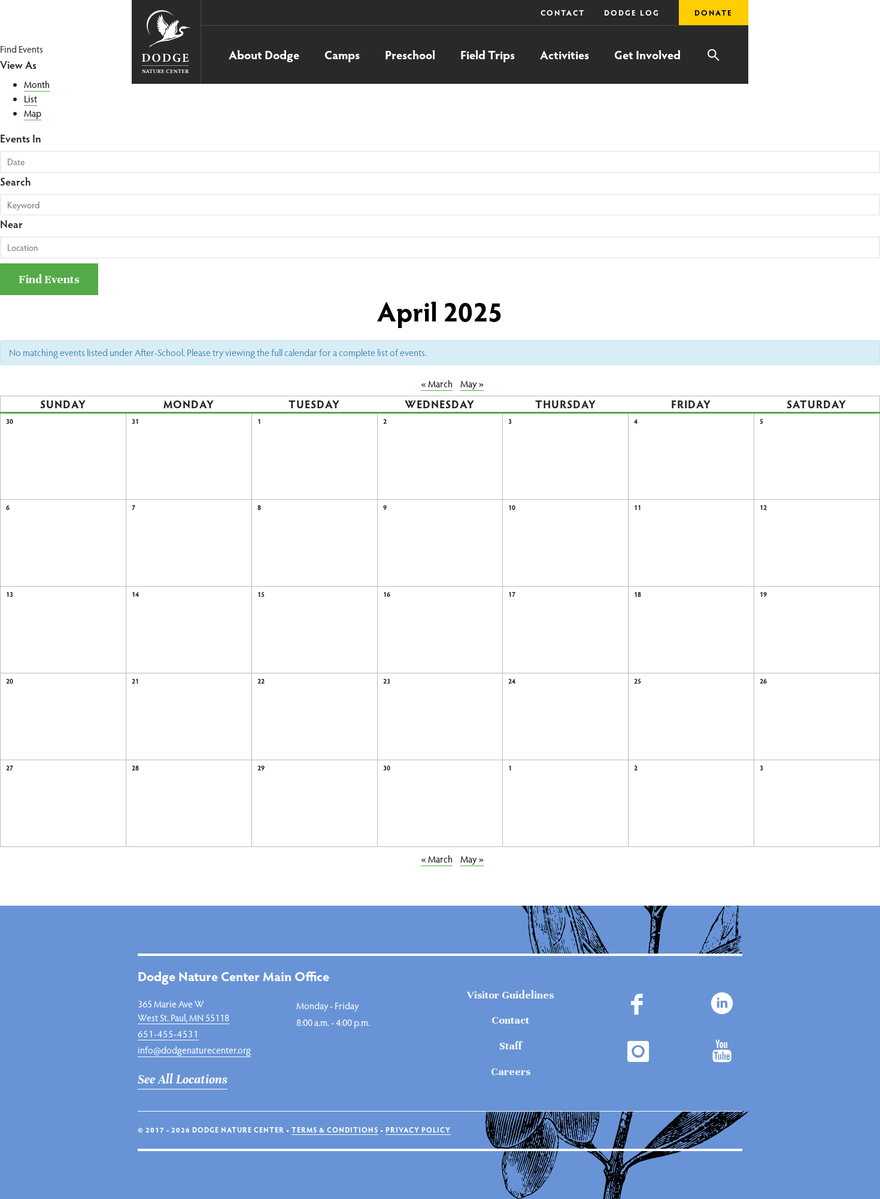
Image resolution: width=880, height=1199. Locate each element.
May (472, 383)
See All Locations (182, 1079)
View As (18, 64)
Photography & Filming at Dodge (233, 37)
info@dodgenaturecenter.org (194, 1049)
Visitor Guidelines (510, 994)
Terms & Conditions (335, 1129)
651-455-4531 (168, 1033)
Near (11, 223)
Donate (713, 12)
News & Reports (490, 39)
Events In (20, 137)
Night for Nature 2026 (210, 39)
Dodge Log (632, 12)
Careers (510, 1071)
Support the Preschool (503, 38)
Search (15, 181)
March (437, 383)
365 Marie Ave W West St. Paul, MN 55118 (183, 1010)
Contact (563, 12)
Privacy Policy (418, 1129)
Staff (510, 1045)
